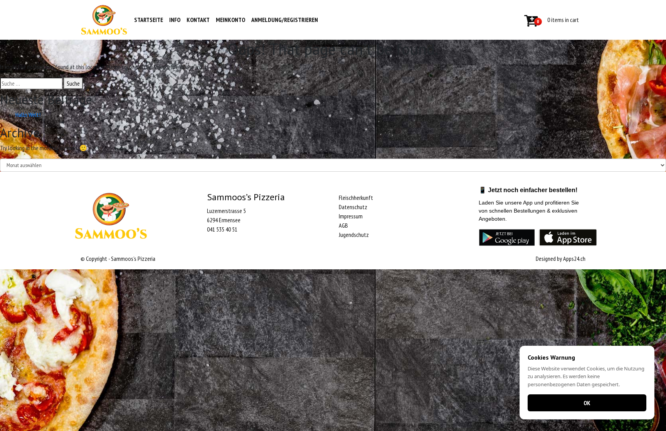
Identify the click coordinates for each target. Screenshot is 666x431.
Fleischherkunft (356, 197)
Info (174, 20)
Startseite (148, 20)
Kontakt (198, 20)
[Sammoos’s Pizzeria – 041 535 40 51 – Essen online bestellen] (104, 20)
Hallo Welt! (27, 114)
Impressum (351, 216)
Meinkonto (230, 20)
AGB (343, 225)
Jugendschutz (354, 234)
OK (587, 403)
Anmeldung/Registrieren (284, 20)
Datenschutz (353, 207)
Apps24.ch (574, 258)
